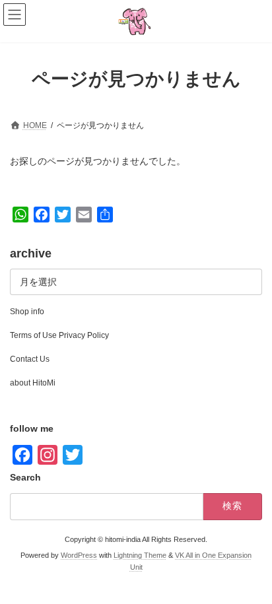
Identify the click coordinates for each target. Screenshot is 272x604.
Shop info (27, 311)
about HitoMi (32, 382)
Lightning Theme (140, 556)
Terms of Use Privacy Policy (59, 335)
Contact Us (30, 359)
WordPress (79, 556)
